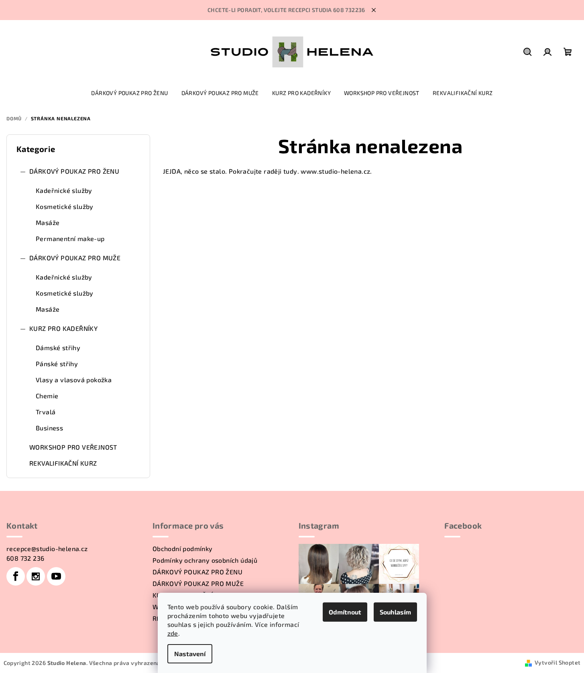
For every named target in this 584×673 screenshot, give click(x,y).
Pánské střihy (57, 363)
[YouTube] (56, 576)
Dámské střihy (58, 347)
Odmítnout (345, 612)
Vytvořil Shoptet (557, 662)
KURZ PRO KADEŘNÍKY (63, 328)
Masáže (47, 222)
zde (172, 633)
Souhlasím (395, 612)
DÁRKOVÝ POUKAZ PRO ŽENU (74, 171)
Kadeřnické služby (64, 190)
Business (49, 428)
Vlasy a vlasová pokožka (74, 379)
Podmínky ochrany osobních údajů (205, 560)
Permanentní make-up (70, 238)
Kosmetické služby (65, 206)
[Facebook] (15, 576)
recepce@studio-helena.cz (47, 548)
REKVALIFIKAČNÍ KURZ (63, 463)
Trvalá (45, 412)
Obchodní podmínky (183, 548)
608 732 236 (25, 558)
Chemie (47, 395)
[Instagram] (35, 576)
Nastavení (190, 653)
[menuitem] (129, 93)
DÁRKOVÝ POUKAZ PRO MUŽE (74, 257)
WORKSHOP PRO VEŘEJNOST (73, 447)
